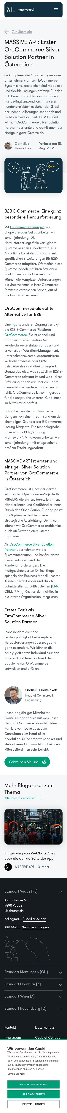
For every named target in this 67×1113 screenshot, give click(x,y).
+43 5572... (26, 927)
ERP (55, 586)
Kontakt (10, 1027)
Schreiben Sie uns (24, 761)
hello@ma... (25, 919)
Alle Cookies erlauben (33, 1084)
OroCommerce (15, 334)
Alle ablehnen (33, 1094)
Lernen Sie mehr (16, 1073)
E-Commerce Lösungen (27, 227)
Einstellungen (33, 1104)
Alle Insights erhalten (19, 798)
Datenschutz (44, 1027)
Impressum (12, 1037)
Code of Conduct (48, 1037)
